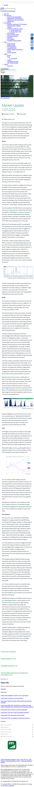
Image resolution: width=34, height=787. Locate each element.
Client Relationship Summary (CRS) (10, 759)
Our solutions (7, 22)
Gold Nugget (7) (5, 727)
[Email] (32, 45)
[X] (32, 38)
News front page (5, 98)
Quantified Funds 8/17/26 (9, 666)
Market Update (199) (6, 731)
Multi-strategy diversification (14, 18)
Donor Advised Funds (13, 34)
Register (6, 5)
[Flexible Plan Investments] (8, 11)
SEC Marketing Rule (12, 63)
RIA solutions (10, 39)
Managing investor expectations (15, 19)
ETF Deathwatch (11, 46)
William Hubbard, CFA (9, 119)
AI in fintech (14, 58)
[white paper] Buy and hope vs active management (14, 709)
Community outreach (12, 61)
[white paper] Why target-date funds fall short (12, 715)
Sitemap (3, 762)
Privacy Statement (9, 785)
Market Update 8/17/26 (8, 659)
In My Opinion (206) (6, 729)
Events (9, 51)
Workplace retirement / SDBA (15, 28)
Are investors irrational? (8, 652)
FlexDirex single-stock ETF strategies (17, 24)
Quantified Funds (11, 48)
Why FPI (6, 14)
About (5, 54)
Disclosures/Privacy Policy (13, 761)
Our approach (7, 15)
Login (2, 8)
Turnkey (9, 27)
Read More (4, 679)
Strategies (9, 37)
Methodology (10, 21)
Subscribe (3, 689)
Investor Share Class (16, 31)
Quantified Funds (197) (6, 736)
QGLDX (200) (4, 734)
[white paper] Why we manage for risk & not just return (15, 718)
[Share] (32, 48)
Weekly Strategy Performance (15, 49)
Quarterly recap (5, 96)
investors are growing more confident (14, 210)
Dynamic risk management (14, 16)
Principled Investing (12, 36)
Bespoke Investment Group (9, 377)
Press (8, 57)
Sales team (10, 66)
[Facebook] (32, 41)
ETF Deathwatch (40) (6, 725)
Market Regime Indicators (10, 600)
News (5, 42)
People (9, 55)
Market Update (11, 45)
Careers (9, 60)
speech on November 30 (25, 212)
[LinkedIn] (32, 35)
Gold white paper (11, 52)
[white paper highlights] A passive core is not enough (14, 695)
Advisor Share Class (16, 30)
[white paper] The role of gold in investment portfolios (15, 712)
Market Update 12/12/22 (13, 107)
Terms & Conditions (26, 761)
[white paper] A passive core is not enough (12, 698)
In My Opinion (11, 43)
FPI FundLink (11, 33)
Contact (6, 64)
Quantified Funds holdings (14, 40)
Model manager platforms (14, 25)
